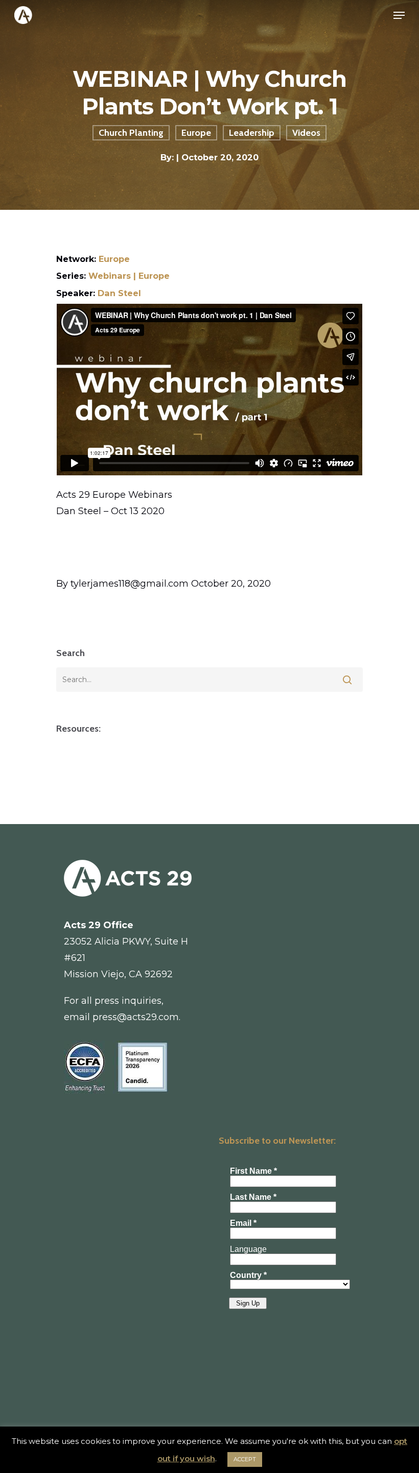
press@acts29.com (135, 1017)
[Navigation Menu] (399, 15)
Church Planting (131, 132)
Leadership (251, 132)
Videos (306, 132)
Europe (196, 132)
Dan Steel (119, 293)
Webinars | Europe (129, 276)
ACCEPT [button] (245, 1459)
